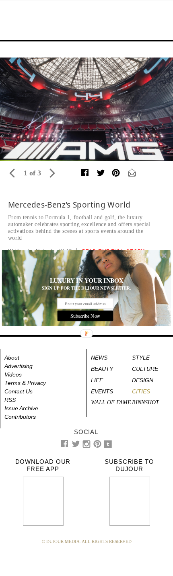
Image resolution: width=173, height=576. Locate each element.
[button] (86, 280)
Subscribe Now (85, 316)
